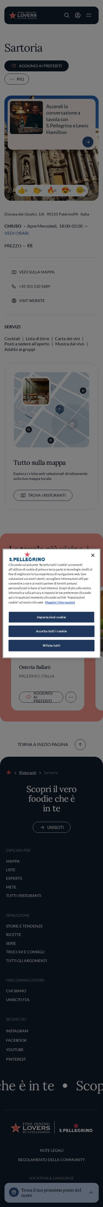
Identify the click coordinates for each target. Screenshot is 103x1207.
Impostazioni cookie (51, 617)
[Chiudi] (93, 555)
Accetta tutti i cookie (51, 631)
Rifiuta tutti (51, 645)
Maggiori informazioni (60, 602)
